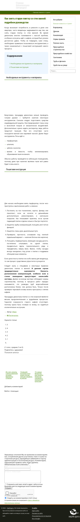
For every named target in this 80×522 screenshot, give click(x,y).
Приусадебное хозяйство (62, 53)
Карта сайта (35, 511)
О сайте (34, 508)
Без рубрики (57, 20)
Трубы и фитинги (59, 61)
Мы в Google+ (36, 518)
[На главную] (8, 5)
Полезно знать (58, 43)
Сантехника (57, 57)
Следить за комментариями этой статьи (22, 498)
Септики (54, 2)
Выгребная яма (65, 2)
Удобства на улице (60, 65)
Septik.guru (10, 508)
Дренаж (36, 2)
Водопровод (45, 2)
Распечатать (13, 315)
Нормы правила (59, 39)
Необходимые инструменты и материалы (25, 64)
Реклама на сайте (37, 513)
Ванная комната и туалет (41, 12)
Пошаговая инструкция (18, 67)
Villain (14, 312)
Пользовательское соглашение (41, 516)
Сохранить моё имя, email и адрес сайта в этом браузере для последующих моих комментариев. (23, 485)
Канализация (58, 35)
